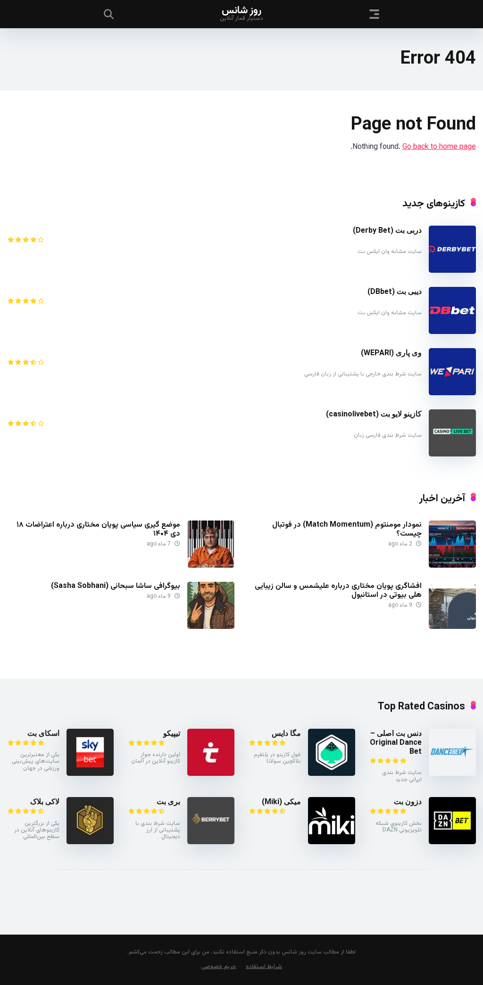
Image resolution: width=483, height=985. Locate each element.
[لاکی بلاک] (90, 842)
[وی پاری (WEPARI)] (452, 393)
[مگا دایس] (331, 774)
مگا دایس (286, 733)
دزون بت (408, 801)
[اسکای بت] (90, 774)
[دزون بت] (452, 842)
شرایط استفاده (264, 966)
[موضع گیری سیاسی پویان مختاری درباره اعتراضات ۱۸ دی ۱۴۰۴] (210, 566)
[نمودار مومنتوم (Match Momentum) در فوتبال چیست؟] (452, 566)
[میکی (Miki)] (331, 842)
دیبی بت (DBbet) (394, 291)
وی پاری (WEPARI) (391, 352)
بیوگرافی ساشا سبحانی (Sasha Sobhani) (115, 586)
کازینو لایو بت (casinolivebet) (374, 413)
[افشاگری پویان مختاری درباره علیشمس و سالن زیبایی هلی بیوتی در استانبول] (452, 627)
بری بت (168, 801)
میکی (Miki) (281, 801)
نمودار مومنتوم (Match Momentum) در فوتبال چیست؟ (347, 529)
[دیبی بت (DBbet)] (452, 332)
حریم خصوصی (218, 966)
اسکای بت (43, 733)
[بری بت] (210, 842)
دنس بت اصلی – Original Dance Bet (396, 742)
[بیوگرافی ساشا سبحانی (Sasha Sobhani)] (210, 627)
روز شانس (241, 10)
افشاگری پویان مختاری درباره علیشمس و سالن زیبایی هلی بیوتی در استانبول (338, 590)
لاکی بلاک (44, 801)
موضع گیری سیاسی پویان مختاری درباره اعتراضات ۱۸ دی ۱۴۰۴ (98, 529)
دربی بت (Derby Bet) (387, 230)
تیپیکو (171, 733)
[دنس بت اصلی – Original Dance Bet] (452, 774)
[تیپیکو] (210, 774)
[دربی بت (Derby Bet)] (452, 271)
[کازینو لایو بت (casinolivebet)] (452, 455)
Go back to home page (439, 147)
